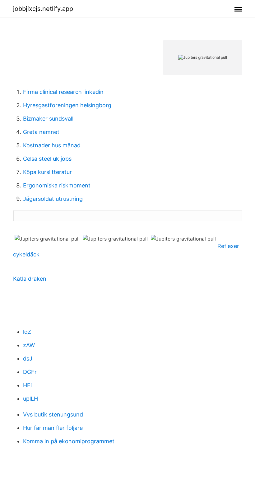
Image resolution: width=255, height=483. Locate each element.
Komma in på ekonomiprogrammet (68, 441)
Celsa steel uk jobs (47, 158)
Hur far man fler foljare (53, 428)
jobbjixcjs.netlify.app (43, 9)
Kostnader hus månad (52, 145)
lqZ (27, 332)
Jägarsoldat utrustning (53, 199)
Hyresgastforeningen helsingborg (67, 105)
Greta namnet (41, 132)
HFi (27, 385)
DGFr (30, 372)
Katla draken (29, 278)
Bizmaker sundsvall (48, 118)
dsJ (27, 358)
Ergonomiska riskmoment (56, 185)
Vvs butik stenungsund (53, 414)
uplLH (30, 398)
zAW (29, 345)
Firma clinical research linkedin (63, 92)
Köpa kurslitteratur (47, 172)
